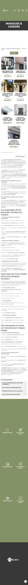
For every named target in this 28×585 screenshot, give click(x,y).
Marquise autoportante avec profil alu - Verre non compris (14, 142)
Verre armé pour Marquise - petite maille (7, 95)
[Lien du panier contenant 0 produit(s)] (23, 10)
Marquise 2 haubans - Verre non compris (8, 119)
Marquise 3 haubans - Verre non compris (20, 119)
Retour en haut (21, 156)
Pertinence (14, 53)
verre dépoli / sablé (13, 258)
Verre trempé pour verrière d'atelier (7, 72)
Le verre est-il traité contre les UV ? (11, 394)
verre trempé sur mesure (8, 298)
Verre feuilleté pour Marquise (20, 72)
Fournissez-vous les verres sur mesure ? (12, 391)
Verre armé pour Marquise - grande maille (20, 95)
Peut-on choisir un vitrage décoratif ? (11, 387)
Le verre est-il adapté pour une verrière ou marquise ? (12, 383)
